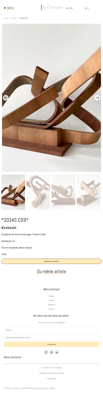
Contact (51, 309)
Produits (14, 18)
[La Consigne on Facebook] (46, 352)
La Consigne (14, 388)
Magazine (51, 304)
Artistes (51, 300)
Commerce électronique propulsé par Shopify (37, 388)
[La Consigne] (51, 8)
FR (67, 8)
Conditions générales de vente (51, 373)
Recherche (51, 378)
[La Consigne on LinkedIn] (57, 352)
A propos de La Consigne (51, 367)
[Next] (97, 98)
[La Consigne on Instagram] (51, 352)
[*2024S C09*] (51, 98)
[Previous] (6, 98)
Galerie (51, 296)
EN (71, 8)
